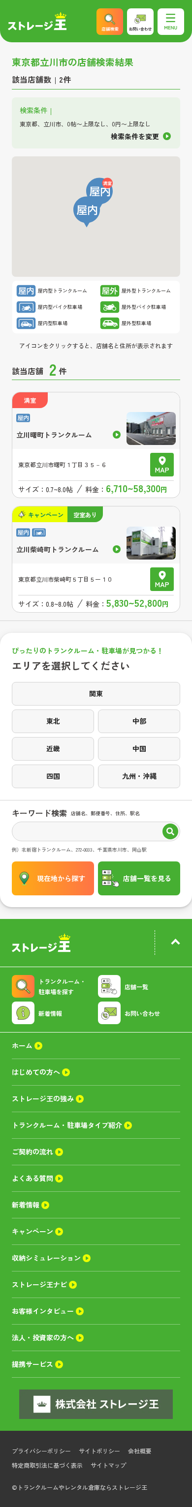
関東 (96, 693)
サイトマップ (108, 1465)
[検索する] (170, 832)
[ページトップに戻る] (175, 943)
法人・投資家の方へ (43, 1337)
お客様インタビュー (43, 1311)
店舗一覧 (136, 986)
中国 (139, 748)
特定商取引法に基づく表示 (47, 1465)
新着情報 (50, 1013)
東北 (53, 721)
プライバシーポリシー (41, 1451)
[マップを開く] (162, 464)
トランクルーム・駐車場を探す (62, 986)
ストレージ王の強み (43, 1098)
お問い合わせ (142, 1013)
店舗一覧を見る (147, 878)
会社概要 (140, 1451)
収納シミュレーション (46, 1258)
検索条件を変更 (135, 136)
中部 (139, 721)
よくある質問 (32, 1178)
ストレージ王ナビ (39, 1284)
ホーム (22, 1045)
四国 (53, 776)
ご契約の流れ (32, 1151)
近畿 (53, 748)
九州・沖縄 (139, 776)
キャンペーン (32, 1231)
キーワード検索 (39, 813)
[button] (86, 212)
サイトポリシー (99, 1451)
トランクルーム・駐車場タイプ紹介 (67, 1125)
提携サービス (32, 1364)
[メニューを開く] (171, 21)
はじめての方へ (36, 1072)
